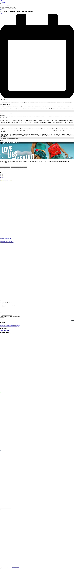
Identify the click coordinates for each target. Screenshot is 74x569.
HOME (8, 330)
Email (1, 313)
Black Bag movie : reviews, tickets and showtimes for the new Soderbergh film (9, 326)
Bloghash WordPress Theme (15, 567)
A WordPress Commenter (3, 330)
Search (1, 319)
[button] (7, 5)
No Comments (6, 99)
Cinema (1, 9)
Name (1, 312)
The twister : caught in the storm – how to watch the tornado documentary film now (10, 325)
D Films (1, 0)
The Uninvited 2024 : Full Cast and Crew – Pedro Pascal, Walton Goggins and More (10, 324)
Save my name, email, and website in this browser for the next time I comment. (10, 316)
